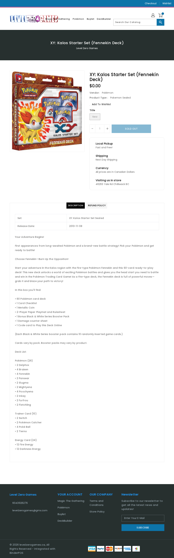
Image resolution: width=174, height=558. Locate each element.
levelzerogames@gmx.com (27, 510)
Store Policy (97, 511)
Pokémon (64, 507)
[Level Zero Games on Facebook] (5, 3)
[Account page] (153, 15)
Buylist (62, 514)
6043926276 (20, 503)
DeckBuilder (65, 520)
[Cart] (161, 15)
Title (92, 110)
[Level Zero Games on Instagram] (11, 3)
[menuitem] (57, 19)
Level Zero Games (87, 48)
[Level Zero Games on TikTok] (17, 3)
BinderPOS (16, 553)
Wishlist (166, 3)
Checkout (151, 3)
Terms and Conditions (96, 503)
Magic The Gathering (71, 501)
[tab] (75, 205)
